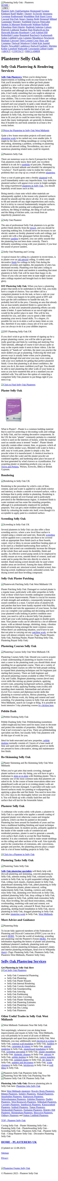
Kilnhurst (5, 13)
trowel (33, 228)
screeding (50, 535)
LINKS (5, 8)
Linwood (14, 40)
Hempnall (44, 19)
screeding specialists (15, 1051)
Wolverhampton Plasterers (13, 1099)
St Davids (37, 13)
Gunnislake (6, 21)
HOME (4, 5)
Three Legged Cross (29, 40)
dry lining (46, 1060)
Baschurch (35, 35)
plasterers (25, 1091)
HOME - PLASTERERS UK (19, 1142)
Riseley (4, 46)
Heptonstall (35, 11)
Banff (13, 13)
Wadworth (22, 48)
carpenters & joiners (21, 1046)
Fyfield (33, 43)
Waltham (36, 24)
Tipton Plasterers (37, 1107)
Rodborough (17, 16)
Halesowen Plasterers (33, 1096)
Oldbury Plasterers (10, 1115)
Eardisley (43, 46)
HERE (11, 936)
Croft (32, 32)
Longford (12, 48)
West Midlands (46, 914)
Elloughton (6, 27)
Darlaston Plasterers (32, 1110)
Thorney (28, 13)
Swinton (45, 11)
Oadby (50, 48)
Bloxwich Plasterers (43, 1112)
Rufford (45, 24)
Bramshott (24, 35)
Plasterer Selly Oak (10, 11)
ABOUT (6, 51)
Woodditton (29, 16)
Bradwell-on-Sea (41, 30)
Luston (15, 35)
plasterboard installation (35, 1049)
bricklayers (28, 1065)
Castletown (24, 46)
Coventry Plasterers (10, 1104)
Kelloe (4, 48)
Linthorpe (14, 30)
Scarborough (46, 35)
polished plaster (21, 1060)
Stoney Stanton (26, 19)
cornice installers (47, 1057)
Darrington (24, 11)
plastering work (8, 138)
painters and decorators (22, 1062)
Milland (53, 19)
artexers (47, 1054)
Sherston (53, 46)
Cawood (5, 19)
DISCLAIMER (32, 51)
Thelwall (15, 43)
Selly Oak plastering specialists (16, 871)
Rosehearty (24, 32)
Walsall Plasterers (45, 1094)
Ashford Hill (42, 32)
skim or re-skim (21, 776)
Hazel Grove (46, 16)
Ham (30, 30)
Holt (37, 16)
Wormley (16, 21)
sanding (14, 238)
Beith (36, 19)
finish (14, 262)
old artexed (23, 259)
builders (50, 1043)
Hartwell (34, 46)
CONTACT (18, 51)
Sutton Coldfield (9, 38)
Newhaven (49, 38)
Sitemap (5, 1153)
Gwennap (5, 16)
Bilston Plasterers (9, 1094)
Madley (20, 13)
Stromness (47, 13)
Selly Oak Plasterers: (11, 77)
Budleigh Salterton (35, 27)
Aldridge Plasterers (36, 1099)
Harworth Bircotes (10, 32)
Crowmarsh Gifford (37, 48)
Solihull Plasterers (19, 1107)
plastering (50, 172)
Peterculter (45, 21)
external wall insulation (22, 1043)
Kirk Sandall (44, 43)
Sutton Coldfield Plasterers (35, 1115)
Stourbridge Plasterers (11, 1096)
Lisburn (47, 27)
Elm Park (14, 19)
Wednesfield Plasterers (11, 1110)
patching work (39, 632)
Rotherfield (6, 35)
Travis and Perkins (10, 466)
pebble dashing (19, 1057)
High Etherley (18, 27)
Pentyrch (5, 30)
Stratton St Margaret (10, 24)
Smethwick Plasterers (31, 1104)
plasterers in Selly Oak (32, 185)
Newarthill (14, 46)
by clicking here (46, 705)
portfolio (26, 164)
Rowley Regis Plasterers (42, 1091)
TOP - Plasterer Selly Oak (13, 1120)
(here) (4, 952)
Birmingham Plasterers (22, 1112)
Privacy (4, 1158)
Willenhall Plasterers (46, 1102)
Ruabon (23, 30)
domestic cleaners (22, 1054)
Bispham (5, 40)
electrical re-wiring (45, 1041)
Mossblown (37, 38)
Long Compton (24, 38)
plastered (43, 177)
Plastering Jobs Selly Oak (28, 1086)
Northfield (26, 21)
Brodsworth (26, 24)
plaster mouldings (47, 1051)
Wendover (25, 43)
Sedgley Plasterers (27, 1094)
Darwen (36, 21)
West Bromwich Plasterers (23, 1102)
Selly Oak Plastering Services (23, 961)
